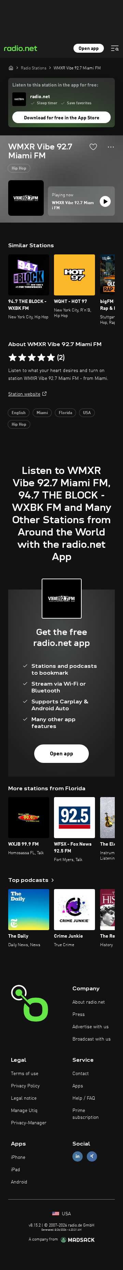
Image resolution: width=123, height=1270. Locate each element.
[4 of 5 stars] (41, 357)
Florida (65, 413)
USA (87, 413)
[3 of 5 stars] (32, 357)
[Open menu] (115, 48)
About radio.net (88, 1002)
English (19, 413)
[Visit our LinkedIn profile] (77, 1156)
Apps (77, 1086)
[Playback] (105, 201)
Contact (80, 1073)
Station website (24, 394)
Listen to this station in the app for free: (55, 85)
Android (19, 1182)
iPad (15, 1169)
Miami (42, 413)
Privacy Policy (25, 1086)
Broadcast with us (91, 1039)
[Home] (11, 67)
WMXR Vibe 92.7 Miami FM (73, 206)
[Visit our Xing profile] (92, 1156)
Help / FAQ (83, 1098)
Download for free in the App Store (61, 118)
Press (78, 1014)
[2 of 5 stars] (22, 357)
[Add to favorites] (93, 146)
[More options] (111, 147)
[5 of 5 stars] (51, 357)
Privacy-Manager (28, 1123)
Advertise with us (90, 1026)
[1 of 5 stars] (12, 357)
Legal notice (24, 1098)
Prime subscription (85, 1114)
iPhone (18, 1157)
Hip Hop (19, 169)
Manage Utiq (24, 1110)
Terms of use (24, 1073)
